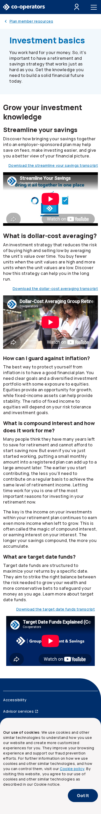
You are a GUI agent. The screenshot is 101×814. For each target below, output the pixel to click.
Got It (83, 795)
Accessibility (15, 699)
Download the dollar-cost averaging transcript (55, 288)
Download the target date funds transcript (55, 609)
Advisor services (18, 711)
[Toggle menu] (95, 7)
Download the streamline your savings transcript (53, 165)
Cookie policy (72, 768)
